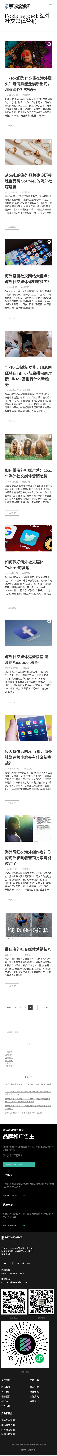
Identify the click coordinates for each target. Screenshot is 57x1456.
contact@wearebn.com (14, 1282)
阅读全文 (12, 126)
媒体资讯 (25, 287)
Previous (15, 1007)
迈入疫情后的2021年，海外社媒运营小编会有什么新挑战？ (28, 757)
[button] (19, 1164)
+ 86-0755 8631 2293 (12, 1273)
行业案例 (26, 192)
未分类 (8, 1063)
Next (39, 1007)
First (9, 1007)
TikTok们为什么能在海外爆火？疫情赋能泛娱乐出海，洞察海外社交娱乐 (28, 84)
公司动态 (9, 1055)
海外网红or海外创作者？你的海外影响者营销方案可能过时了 (28, 858)
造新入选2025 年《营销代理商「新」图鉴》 (24, 1113)
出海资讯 (26, 869)
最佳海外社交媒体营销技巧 (28, 949)
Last (46, 1007)
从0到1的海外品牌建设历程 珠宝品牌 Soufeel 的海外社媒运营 (28, 181)
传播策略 (26, 95)
